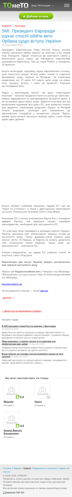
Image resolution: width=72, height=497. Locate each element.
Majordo (8, 401)
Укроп (38, 401)
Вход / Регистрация (41, 5)
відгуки (44, 290)
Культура (20, 25)
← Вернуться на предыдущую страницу (21, 311)
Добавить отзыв (36, 16)
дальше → (9, 297)
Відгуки (17, 468)
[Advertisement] (36, 141)
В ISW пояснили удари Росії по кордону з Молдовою (29, 326)
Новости (6, 25)
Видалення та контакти (45, 468)
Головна (7, 468)
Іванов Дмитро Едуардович (13, 432)
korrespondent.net (12, 284)
